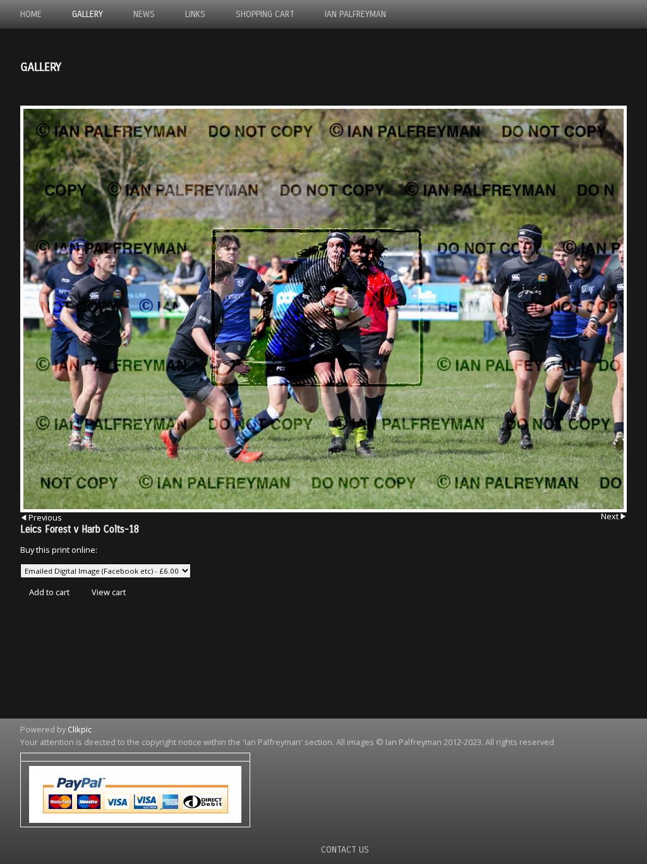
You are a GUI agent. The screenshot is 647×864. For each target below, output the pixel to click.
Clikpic (80, 729)
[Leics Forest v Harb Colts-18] (323, 309)
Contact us (345, 849)
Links (195, 14)
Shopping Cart (265, 14)
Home (31, 14)
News (144, 14)
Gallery (87, 14)
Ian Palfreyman (355, 14)
